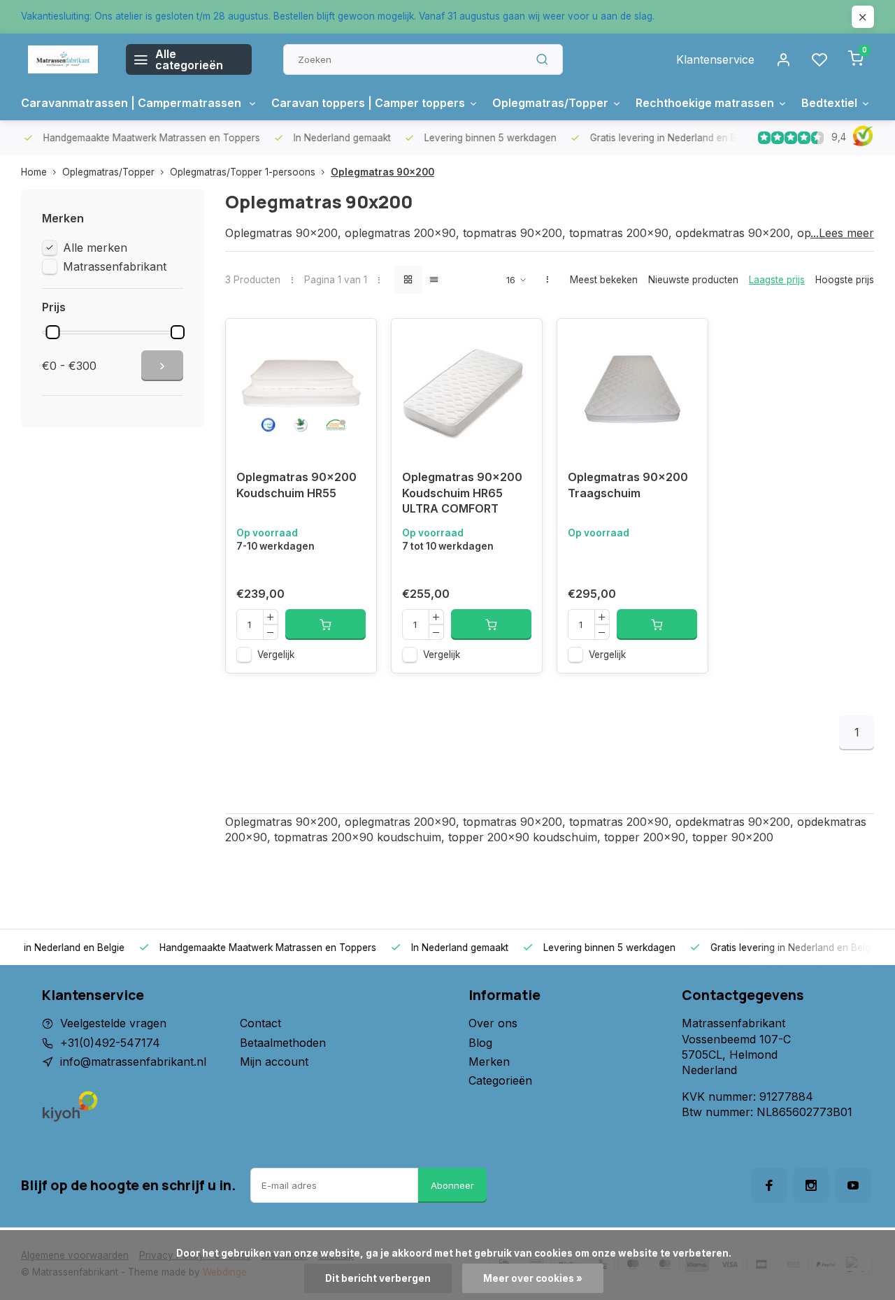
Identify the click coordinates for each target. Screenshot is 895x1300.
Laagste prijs (777, 279)
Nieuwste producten (693, 279)
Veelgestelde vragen (113, 1023)
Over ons (492, 1023)
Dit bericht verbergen (378, 1278)
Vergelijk (275, 654)
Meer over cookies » (532, 1278)
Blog (480, 1043)
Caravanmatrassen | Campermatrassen (132, 103)
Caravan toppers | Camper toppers (368, 103)
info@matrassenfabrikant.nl (133, 1062)
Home (34, 172)
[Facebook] (769, 1185)
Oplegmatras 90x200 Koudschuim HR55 (296, 484)
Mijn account (274, 1062)
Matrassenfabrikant (114, 266)
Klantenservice (715, 59)
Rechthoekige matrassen (705, 103)
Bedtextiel (829, 103)
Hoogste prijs (844, 279)
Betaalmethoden (283, 1043)
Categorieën (500, 1080)
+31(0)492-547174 (110, 1043)
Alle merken (95, 248)
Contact (260, 1023)
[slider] (52, 332)
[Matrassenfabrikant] (63, 59)
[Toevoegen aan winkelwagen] (325, 624)
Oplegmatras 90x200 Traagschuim (628, 484)
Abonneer (452, 1185)
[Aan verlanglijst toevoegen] (355, 340)
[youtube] (853, 1185)
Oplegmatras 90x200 (382, 172)
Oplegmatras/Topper (550, 103)
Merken (489, 1062)
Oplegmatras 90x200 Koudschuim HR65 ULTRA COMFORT (462, 492)
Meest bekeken (604, 279)
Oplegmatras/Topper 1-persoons (242, 172)
